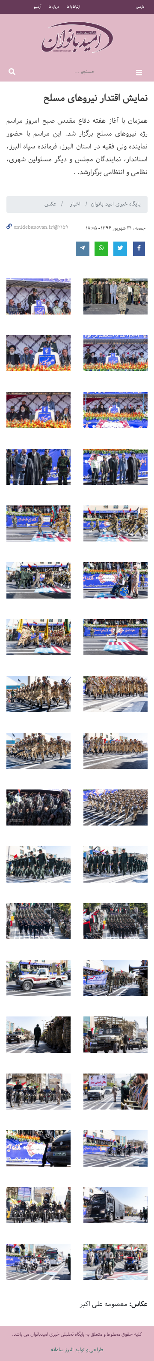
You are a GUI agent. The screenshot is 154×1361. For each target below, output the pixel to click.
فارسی (140, 7)
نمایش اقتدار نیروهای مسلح (96, 98)
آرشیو (37, 7)
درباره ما (54, 7)
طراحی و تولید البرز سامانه (77, 1349)
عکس (51, 204)
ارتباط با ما (73, 7)
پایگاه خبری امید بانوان (116, 204)
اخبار (76, 204)
